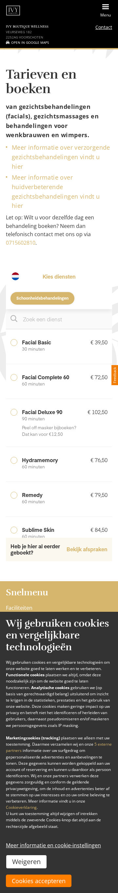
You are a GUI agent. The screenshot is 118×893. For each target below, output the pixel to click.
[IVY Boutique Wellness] (13, 10)
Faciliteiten (19, 607)
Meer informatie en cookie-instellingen (53, 845)
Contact (103, 27)
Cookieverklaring (21, 807)
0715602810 (20, 242)
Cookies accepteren (39, 881)
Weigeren (26, 861)
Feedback (114, 375)
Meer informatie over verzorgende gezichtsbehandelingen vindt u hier (61, 156)
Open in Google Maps (30, 42)
